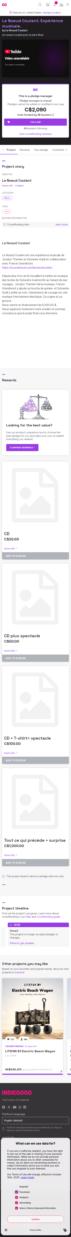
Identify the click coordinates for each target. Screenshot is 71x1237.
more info (7, 185)
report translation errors (28, 1130)
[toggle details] (62, 1073)
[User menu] (61, 4)
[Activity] (55, 4)
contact (19, 185)
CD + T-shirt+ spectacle (27, 738)
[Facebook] (3, 1107)
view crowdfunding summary (35, 133)
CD (6, 533)
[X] (9, 1107)
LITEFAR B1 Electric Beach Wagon (30, 1051)
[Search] (40, 4)
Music (7, 198)
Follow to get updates (22, 943)
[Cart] (48, 4)
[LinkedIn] (24, 1107)
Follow (36, 122)
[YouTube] (14, 1107)
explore (19, 972)
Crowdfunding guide (48, 916)
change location (52, 12)
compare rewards (22, 447)
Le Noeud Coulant (16, 30)
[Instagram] (19, 1107)
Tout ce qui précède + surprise (35, 840)
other (6, 211)
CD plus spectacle (22, 635)
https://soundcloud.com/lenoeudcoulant (27, 267)
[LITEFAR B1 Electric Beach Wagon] (32, 1008)
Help (28, 916)
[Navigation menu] (67, 4)
